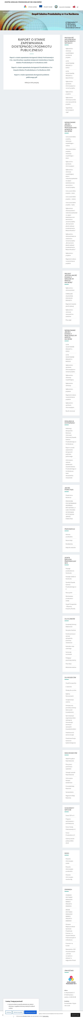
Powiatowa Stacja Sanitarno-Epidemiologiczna (71, 741)
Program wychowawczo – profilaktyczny (70, 821)
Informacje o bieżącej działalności (69, 780)
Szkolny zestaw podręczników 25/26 (70, 841)
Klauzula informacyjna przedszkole (69, 869)
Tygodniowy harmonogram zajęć (70, 110)
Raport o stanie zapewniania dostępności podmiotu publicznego (70, 452)
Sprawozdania (69, 792)
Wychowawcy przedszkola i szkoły (69, 598)
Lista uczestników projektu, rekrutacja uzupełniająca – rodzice (71, 141)
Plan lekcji (68, 664)
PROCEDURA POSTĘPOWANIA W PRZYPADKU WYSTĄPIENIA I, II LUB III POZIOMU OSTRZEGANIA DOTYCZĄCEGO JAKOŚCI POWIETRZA (71, 510)
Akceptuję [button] (75, 1015)
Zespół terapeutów (71, 683)
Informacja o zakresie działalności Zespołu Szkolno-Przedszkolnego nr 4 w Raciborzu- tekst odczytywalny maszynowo (71, 469)
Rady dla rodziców (71, 547)
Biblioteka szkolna (71, 667)
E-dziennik (69, 686)
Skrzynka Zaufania (71, 630)
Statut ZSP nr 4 (70, 815)
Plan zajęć (68, 320)
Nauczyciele (69, 592)
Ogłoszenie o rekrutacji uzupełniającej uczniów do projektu (70, 53)
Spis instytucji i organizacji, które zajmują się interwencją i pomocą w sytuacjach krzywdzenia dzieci (71, 722)
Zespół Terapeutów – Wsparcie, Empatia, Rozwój (71, 606)
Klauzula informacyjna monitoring (69, 877)
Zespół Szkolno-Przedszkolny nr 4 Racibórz (23, 2)
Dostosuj (9, 1012)
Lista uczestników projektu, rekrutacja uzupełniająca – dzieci (71, 153)
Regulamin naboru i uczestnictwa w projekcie (71, 261)
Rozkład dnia (69, 544)
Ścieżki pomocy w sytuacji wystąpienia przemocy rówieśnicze (70, 638)
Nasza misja (69, 540)
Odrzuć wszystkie (18, 1012)
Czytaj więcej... (46, 1016)
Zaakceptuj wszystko (30, 1012)
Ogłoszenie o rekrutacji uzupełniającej (70, 377)
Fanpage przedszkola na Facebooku (70, 571)
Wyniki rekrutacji (70, 411)
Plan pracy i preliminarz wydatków (69, 767)
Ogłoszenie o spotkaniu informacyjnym (70, 164)
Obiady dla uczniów (71, 690)
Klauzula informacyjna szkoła (69, 861)
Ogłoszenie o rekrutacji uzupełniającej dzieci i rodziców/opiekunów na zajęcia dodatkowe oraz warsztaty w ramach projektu (71, 178)
